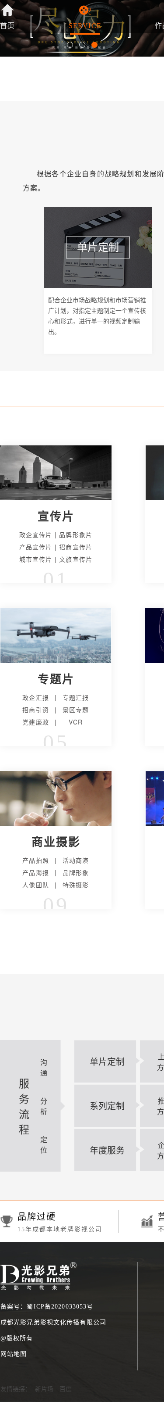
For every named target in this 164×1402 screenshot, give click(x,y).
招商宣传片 (75, 546)
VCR (76, 721)
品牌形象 (76, 872)
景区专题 (76, 709)
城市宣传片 (35, 559)
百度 (65, 1388)
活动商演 (76, 860)
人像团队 (35, 884)
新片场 (44, 1388)
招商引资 (35, 709)
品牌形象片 (75, 534)
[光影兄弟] (38, 1266)
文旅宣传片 (75, 559)
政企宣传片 (35, 534)
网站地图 (13, 1354)
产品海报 (35, 872)
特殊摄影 (76, 884)
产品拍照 (35, 860)
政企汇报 (35, 697)
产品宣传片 (35, 546)
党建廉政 (35, 721)
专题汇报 (76, 697)
